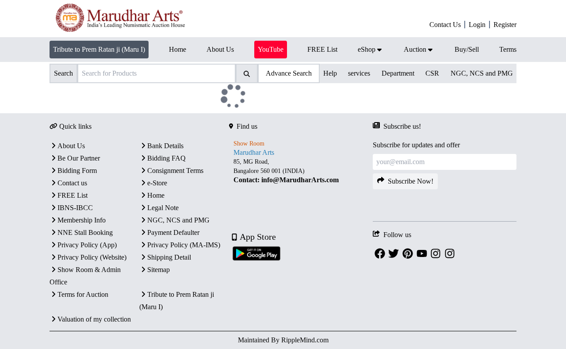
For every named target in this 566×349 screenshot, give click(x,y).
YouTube (270, 49)
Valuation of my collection (94, 319)
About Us (71, 146)
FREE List (72, 195)
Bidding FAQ (166, 158)
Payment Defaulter (173, 232)
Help (330, 73)
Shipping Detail (169, 257)
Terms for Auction (82, 294)
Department (398, 73)
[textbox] (301, 171)
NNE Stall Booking (85, 232)
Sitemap (158, 269)
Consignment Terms (175, 170)
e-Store (157, 183)
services (359, 73)
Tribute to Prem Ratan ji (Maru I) (99, 49)
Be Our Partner (78, 158)
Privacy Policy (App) (87, 245)
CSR (432, 73)
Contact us (72, 183)
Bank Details (165, 146)
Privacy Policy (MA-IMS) (183, 245)
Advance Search (289, 73)
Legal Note (163, 207)
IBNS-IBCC (75, 207)
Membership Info (81, 220)
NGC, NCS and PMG (482, 73)
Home (155, 195)
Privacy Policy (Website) (91, 257)
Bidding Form (77, 170)
